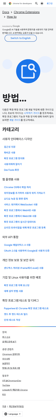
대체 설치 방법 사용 (13, 291)
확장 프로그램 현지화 (14, 158)
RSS (4, 394)
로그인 (50, 3)
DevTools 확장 (11, 170)
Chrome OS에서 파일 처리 (17, 187)
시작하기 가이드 (32, 113)
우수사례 (6, 359)
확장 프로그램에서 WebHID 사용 (20, 210)
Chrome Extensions (27, 12)
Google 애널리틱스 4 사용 (17, 245)
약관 (4, 406)
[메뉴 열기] (4, 3)
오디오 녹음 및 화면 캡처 (16, 198)
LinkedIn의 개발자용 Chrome (15, 390)
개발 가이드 (15, 120)
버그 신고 (6, 337)
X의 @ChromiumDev (11, 380)
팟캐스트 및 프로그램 (11, 368)
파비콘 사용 (9, 152)
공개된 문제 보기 (9, 341)
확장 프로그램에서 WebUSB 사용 (20, 216)
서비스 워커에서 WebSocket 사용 (21, 204)
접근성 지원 (9, 147)
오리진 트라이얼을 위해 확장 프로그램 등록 (25, 227)
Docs (5, 12)
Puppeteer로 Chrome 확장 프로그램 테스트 (26, 308)
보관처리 (6, 363)
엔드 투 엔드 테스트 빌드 (16, 314)
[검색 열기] (36, 3)
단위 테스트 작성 (12, 320)
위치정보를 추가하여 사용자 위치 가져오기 (24, 193)
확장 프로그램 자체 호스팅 (16, 285)
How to (12, 17)
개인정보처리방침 (16, 406)
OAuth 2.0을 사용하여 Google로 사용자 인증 (27, 250)
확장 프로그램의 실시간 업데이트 (20, 222)
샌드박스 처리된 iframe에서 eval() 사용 (24, 268)
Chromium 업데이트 (11, 354)
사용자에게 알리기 (13, 164)
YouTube (6, 385)
